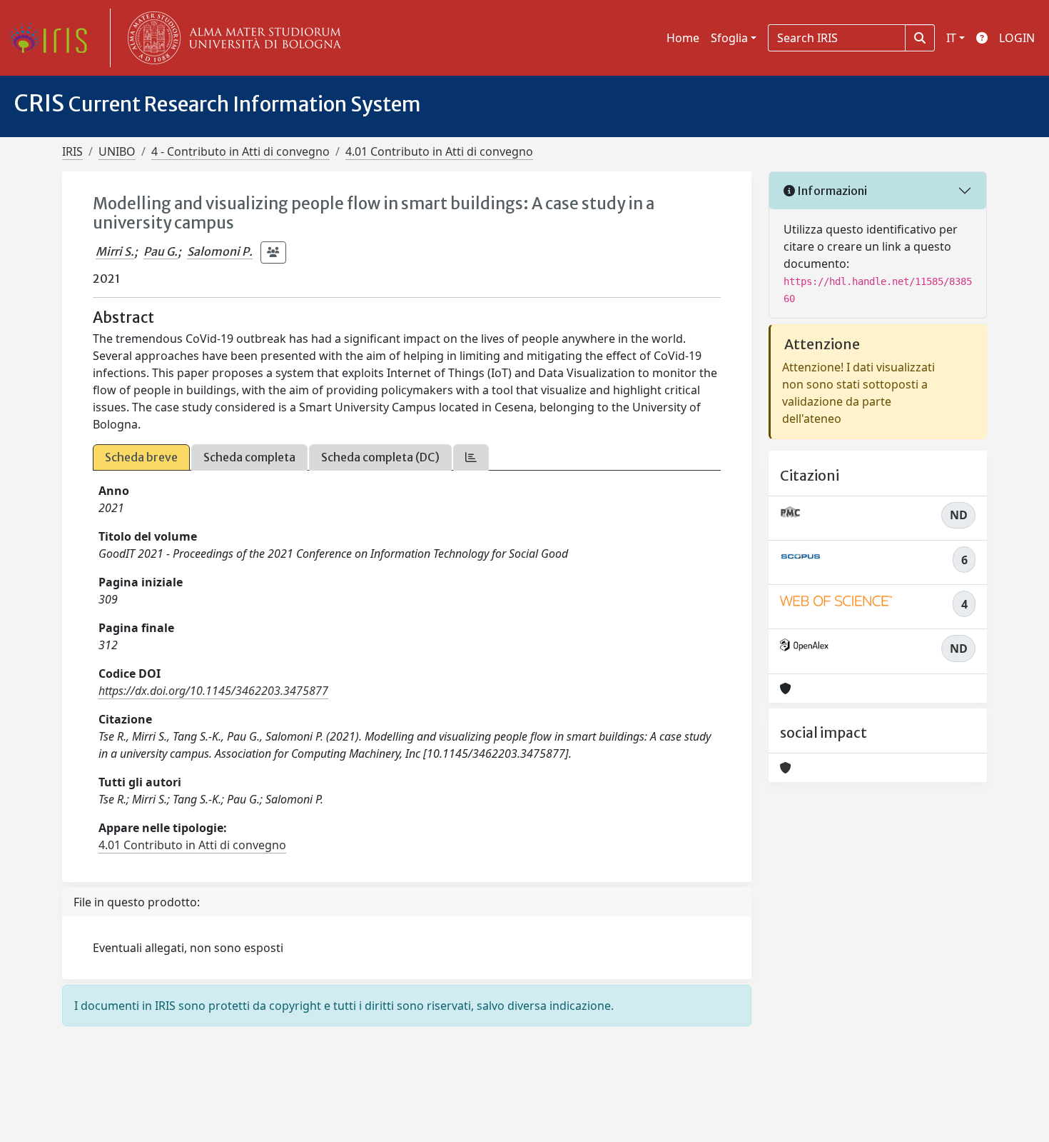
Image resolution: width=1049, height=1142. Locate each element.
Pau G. (160, 251)
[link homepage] (53, 38)
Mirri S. (115, 251)
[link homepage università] (231, 38)
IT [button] (951, 38)
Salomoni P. (220, 251)
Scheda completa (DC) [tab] (380, 457)
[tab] (471, 457)
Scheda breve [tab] (141, 457)
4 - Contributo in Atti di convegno (240, 151)
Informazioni (831, 191)
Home (683, 38)
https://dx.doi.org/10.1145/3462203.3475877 (213, 690)
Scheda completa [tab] (249, 457)
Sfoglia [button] (729, 38)
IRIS (72, 151)
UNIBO (117, 151)
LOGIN (1017, 38)
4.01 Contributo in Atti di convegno (439, 151)
